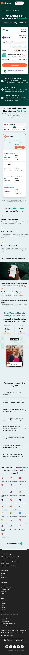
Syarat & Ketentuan (6, 587)
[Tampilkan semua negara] (21, 543)
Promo (3, 593)
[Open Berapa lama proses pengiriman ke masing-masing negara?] (14, 447)
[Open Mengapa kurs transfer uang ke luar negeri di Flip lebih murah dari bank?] (14, 402)
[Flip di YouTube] (18, 646)
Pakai (24, 55)
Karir (2, 575)
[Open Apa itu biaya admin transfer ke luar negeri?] (14, 438)
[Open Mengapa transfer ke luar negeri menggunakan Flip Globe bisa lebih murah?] (14, 456)
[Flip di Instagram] (6, 646)
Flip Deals (3, 605)
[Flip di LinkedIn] (22, 646)
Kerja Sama (4, 577)
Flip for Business (5, 621)
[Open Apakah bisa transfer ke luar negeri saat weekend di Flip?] (14, 410)
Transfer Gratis (4, 601)
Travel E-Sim (4, 612)
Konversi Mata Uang (6, 625)
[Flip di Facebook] (14, 646)
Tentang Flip (4, 573)
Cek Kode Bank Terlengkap (8, 623)
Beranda (3, 10)
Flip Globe (9, 10)
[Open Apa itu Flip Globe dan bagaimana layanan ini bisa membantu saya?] (14, 419)
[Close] (25, 42)
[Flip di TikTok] (10, 646)
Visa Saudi (3, 609)
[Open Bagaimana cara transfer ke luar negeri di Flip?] (14, 393)
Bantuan (3, 585)
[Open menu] (26, 3)
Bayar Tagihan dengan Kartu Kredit (9, 614)
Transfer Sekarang (14, 65)
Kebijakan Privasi (5, 589)
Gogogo (3, 607)
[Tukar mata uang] (14, 127)
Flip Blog (3, 591)
